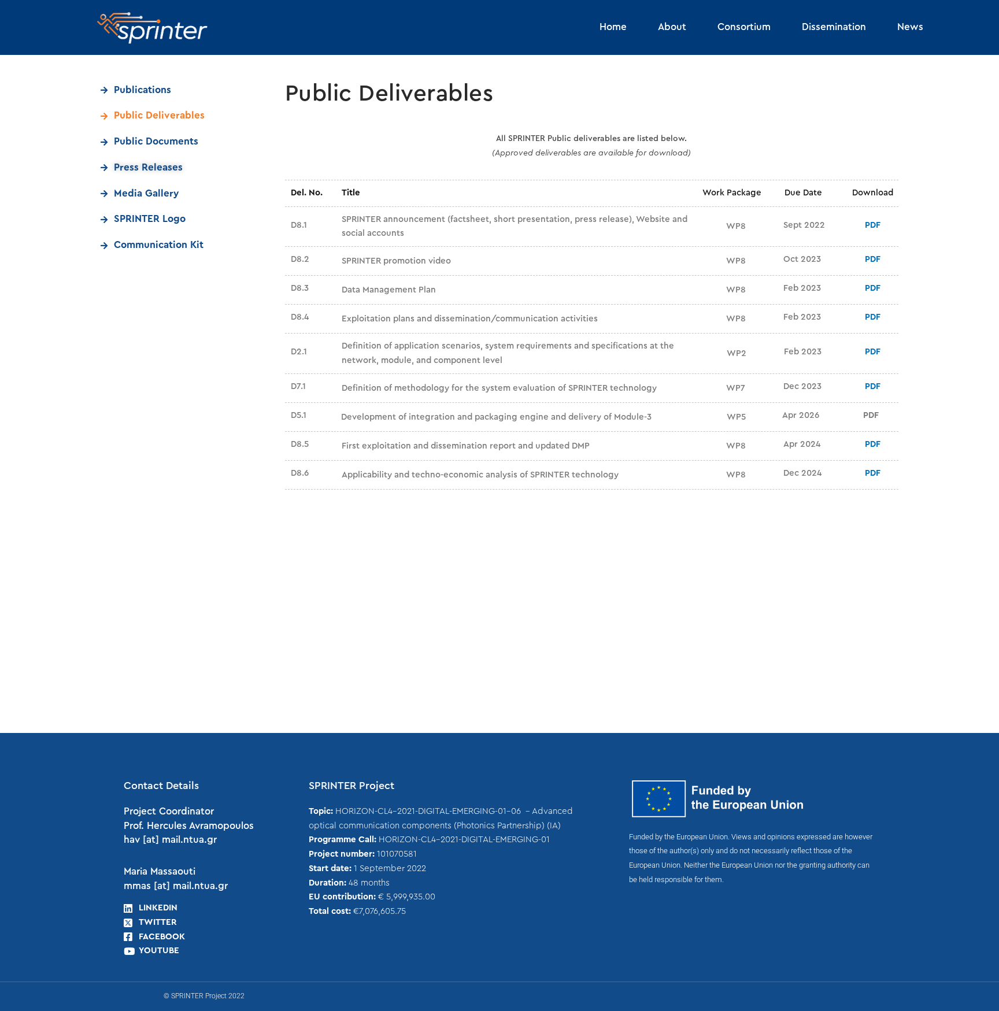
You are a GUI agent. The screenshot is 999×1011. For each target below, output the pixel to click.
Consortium (744, 27)
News (910, 27)
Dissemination (834, 27)
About (672, 27)
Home (613, 27)
